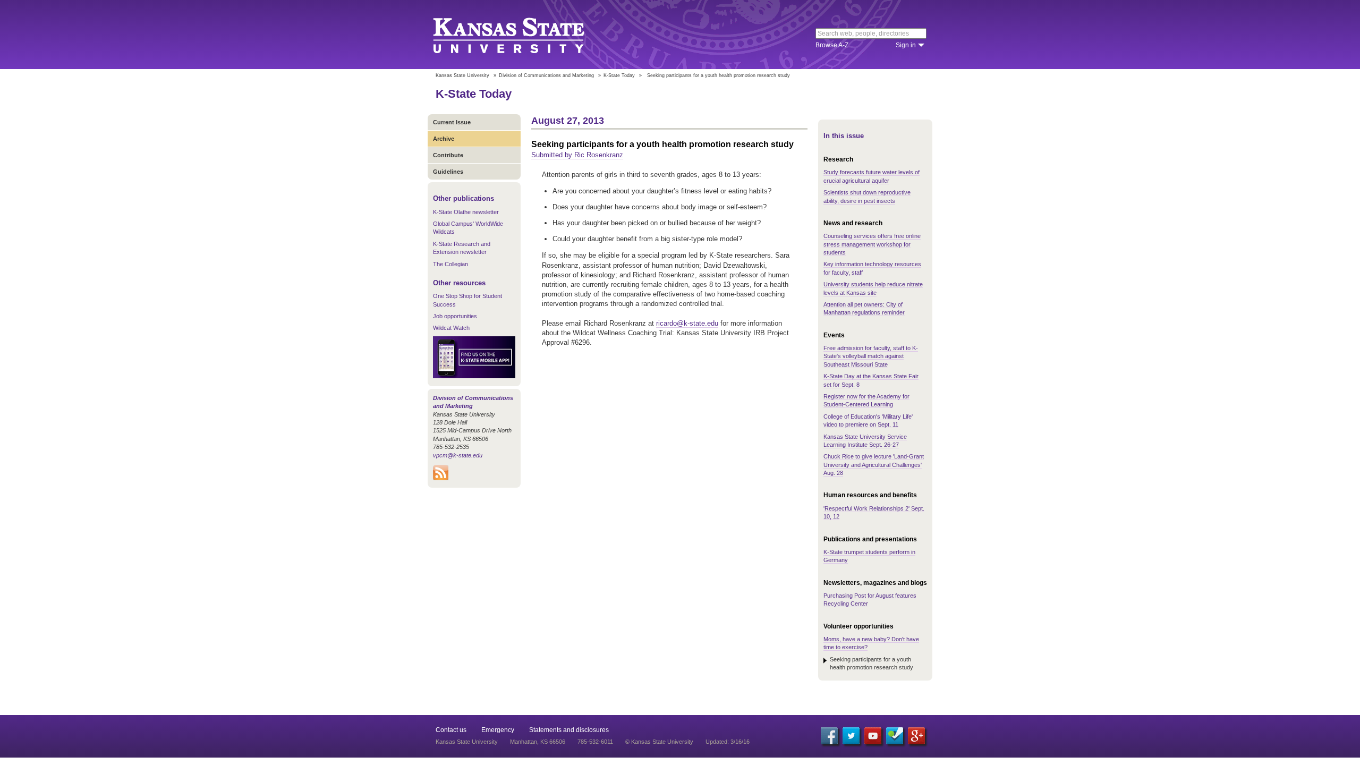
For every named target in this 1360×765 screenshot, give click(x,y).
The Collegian (450, 264)
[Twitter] (851, 735)
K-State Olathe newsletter (466, 212)
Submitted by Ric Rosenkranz (577, 155)
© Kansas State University (659, 741)
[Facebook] (829, 735)
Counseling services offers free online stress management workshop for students (872, 244)
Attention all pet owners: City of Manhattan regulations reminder (864, 308)
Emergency (497, 730)
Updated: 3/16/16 (728, 741)
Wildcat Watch (451, 328)
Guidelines (448, 171)
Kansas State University (522, 34)
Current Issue (452, 122)
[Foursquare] (894, 735)
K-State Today (619, 75)
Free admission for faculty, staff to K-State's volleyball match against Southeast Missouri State (870, 356)
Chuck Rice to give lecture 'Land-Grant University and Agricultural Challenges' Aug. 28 (873, 464)
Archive (443, 138)
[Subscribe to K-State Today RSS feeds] (440, 478)
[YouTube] (872, 735)
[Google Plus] (916, 735)
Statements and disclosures (569, 730)
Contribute (448, 155)
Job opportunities (455, 316)
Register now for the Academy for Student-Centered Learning (866, 400)
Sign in (906, 45)
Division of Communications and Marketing (546, 75)
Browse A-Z (831, 45)
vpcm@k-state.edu (457, 455)
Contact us (451, 730)
